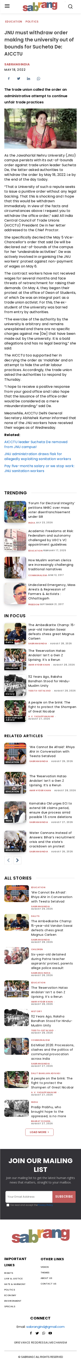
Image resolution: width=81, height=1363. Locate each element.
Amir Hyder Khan (39, 664)
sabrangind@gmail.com (45, 1326)
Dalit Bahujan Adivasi (14, 718)
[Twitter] (18, 78)
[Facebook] (8, 78)
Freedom (34, 605)
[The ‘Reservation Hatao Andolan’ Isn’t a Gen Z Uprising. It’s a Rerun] (15, 659)
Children (37, 949)
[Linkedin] (28, 78)
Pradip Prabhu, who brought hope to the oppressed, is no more (48, 1111)
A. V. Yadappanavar (41, 716)
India (31, 523)
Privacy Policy (45, 1205)
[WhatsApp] (38, 78)
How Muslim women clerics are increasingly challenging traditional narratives (50, 564)
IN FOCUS (15, 616)
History (10, 694)
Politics (32, 21)
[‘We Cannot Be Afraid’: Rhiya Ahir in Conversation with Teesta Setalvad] (15, 753)
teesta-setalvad (39, 690)
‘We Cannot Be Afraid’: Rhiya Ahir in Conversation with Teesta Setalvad (52, 751)
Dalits (9, 642)
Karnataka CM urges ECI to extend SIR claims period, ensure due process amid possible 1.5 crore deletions (50, 810)
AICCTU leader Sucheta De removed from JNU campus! (35, 444)
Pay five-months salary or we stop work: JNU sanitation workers (39, 468)
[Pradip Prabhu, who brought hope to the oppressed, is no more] (16, 1108)
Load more (38, 1132)
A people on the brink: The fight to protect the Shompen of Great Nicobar (52, 707)
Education (13, 21)
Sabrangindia (17, 64)
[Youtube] (50, 1333)
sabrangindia (37, 643)
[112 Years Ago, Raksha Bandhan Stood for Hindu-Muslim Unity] (15, 685)
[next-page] (17, 860)
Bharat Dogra (41, 1121)
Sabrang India (41, 973)
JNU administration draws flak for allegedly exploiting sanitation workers (37, 456)
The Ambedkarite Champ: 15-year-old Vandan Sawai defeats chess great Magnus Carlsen (51, 632)
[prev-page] (8, 860)
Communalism (37, 575)
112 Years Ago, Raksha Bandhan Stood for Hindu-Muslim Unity (49, 681)
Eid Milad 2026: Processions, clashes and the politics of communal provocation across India (52, 1052)
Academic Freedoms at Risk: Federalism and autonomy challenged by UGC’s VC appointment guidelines (51, 538)
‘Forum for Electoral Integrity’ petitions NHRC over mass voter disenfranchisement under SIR (51, 510)
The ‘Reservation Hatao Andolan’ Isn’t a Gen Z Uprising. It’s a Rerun (47, 655)
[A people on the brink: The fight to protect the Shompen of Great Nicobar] (15, 711)
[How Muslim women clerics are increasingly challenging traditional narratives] (15, 567)
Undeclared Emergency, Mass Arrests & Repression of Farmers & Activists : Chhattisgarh (52, 592)
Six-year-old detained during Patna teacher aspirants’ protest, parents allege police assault (52, 961)
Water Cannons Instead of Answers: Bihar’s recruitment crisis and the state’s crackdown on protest (52, 839)
